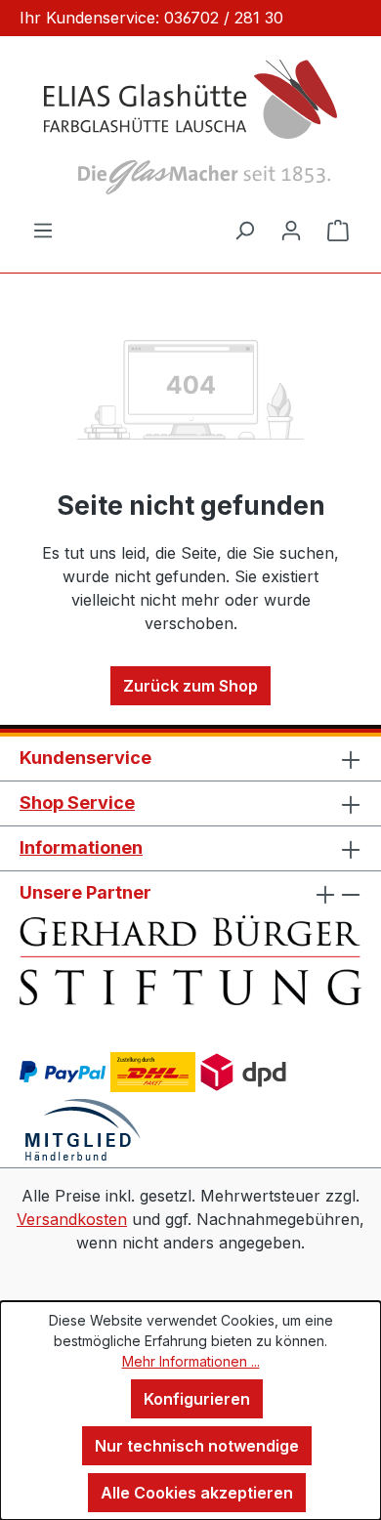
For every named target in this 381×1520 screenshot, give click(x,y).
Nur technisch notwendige (197, 1446)
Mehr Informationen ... (191, 1361)
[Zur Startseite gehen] (190, 127)
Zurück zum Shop (190, 686)
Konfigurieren (197, 1399)
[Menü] (43, 229)
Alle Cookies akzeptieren (197, 1492)
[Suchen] (244, 229)
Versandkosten (72, 1219)
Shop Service (77, 802)
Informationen (81, 847)
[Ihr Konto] (291, 229)
